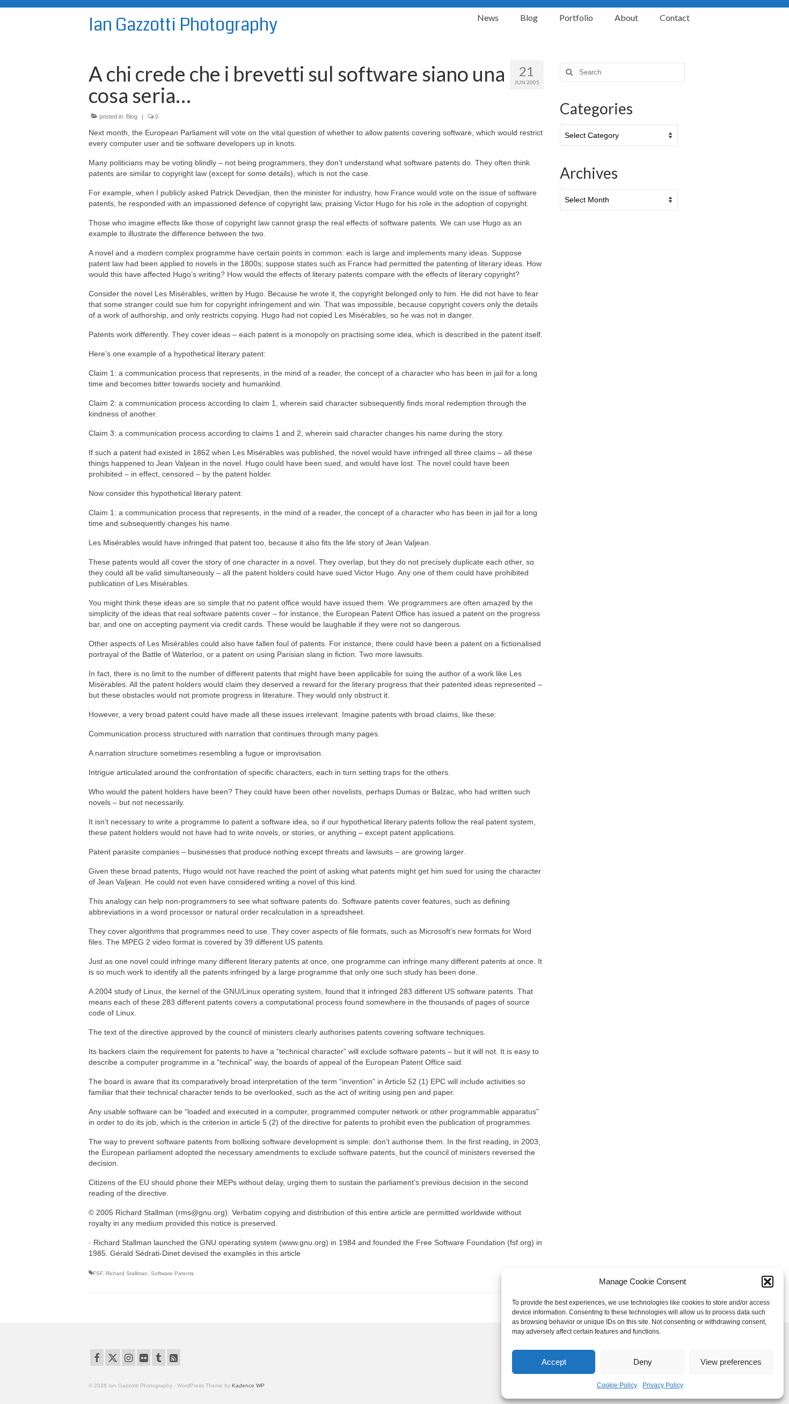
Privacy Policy (662, 1385)
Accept (554, 1361)
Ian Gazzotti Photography (183, 25)
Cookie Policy (617, 1385)
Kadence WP (248, 1385)
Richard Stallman (127, 1273)
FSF (98, 1273)
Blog (131, 116)
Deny (642, 1361)
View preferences (731, 1361)
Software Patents (172, 1273)
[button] (767, 1281)
